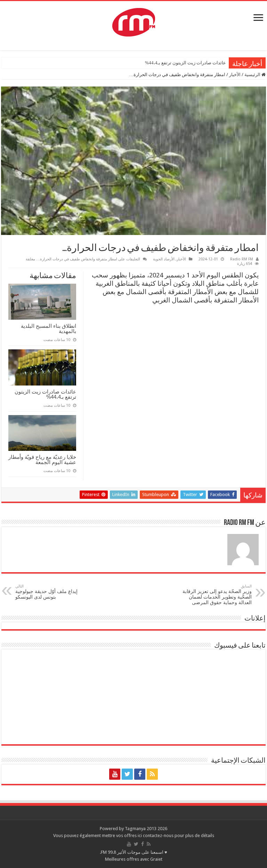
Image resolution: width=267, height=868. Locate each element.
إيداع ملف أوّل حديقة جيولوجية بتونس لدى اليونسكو (46, 592)
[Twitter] (127, 774)
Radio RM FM (241, 259)
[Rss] (152, 774)
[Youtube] (114, 774)
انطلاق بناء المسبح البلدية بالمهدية (48, 328)
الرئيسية (252, 74)
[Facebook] (139, 774)
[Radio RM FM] (133, 21)
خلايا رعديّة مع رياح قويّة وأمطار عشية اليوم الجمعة (42, 459)
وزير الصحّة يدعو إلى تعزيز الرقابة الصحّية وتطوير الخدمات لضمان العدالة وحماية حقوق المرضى (217, 594)
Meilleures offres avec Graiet (133, 859)
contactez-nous (159, 835)
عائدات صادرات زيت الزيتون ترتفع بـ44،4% (185, 62)
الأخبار (235, 74)
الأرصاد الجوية (164, 259)
